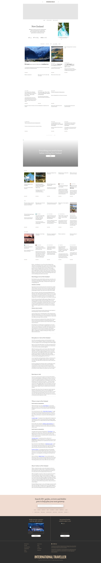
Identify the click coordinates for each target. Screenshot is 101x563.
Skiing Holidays (52, 512)
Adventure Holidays (57, 512)
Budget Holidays (69, 512)
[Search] (58, 2)
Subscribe (36, 535)
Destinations (49, 20)
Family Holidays (34, 512)
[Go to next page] (55, 135)
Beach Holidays (64, 512)
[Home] (50, 1)
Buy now (65, 535)
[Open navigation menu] (42, 2)
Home (44, 20)
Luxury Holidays (40, 512)
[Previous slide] (58, 29)
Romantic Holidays (46, 512)
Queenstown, (34, 439)
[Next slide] (68, 29)
